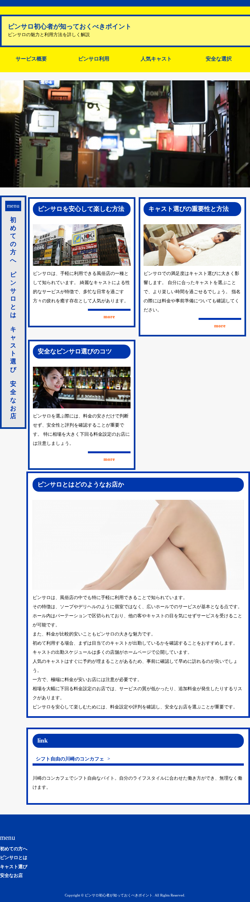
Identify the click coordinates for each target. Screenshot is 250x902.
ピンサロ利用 (93, 59)
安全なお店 (13, 399)
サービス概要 (31, 59)
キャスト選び (13, 349)
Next (241, 134)
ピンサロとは (13, 294)
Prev (8, 134)
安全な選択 (219, 59)
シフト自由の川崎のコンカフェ (70, 758)
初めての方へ (13, 239)
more (109, 316)
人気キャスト (156, 59)
